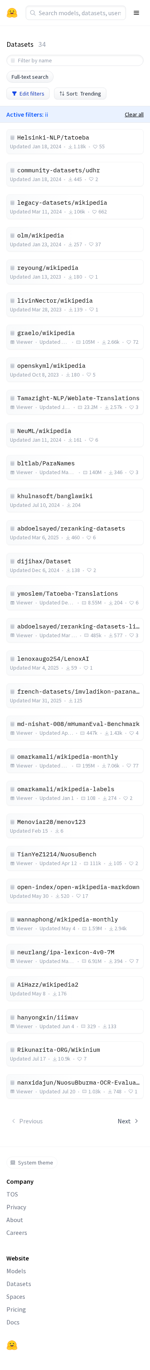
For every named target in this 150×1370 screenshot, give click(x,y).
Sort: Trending (83, 93)
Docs (13, 1322)
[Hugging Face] (12, 1345)
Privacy (16, 1207)
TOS (12, 1194)
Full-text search (30, 76)
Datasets (18, 1284)
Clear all (134, 114)
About (14, 1220)
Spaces (15, 1296)
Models (16, 1271)
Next (124, 1121)
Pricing (16, 1309)
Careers (16, 1232)
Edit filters (32, 93)
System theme (35, 1162)
